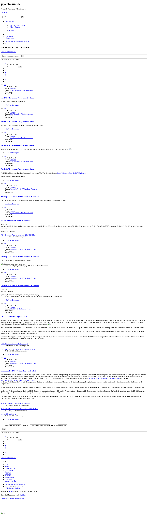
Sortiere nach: (25, 425)
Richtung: (54, 425)
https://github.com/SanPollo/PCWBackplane (71, 173)
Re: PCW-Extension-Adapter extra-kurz (17, 98)
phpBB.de (23, 495)
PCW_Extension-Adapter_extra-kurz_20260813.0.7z (18, 235)
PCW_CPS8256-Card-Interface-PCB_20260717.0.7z (18, 349)
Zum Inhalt (4, 12)
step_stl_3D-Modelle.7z (8, 414)
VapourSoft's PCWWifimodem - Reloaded (23, 189)
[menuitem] (17, 25)
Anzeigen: (5, 425)
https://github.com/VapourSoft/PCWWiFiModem (104, 378)
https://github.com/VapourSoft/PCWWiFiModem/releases (19, 380)
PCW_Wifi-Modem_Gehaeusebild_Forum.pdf (15, 403)
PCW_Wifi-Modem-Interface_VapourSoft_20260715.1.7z (19, 409)
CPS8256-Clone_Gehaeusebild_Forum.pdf (14, 344)
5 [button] (5, 76)
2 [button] (5, 70)
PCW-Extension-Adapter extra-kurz (21, 90)
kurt (5, 85)
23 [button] (5, 79)
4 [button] (5, 74)
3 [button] (5, 72)
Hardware (13, 88)
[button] (5, 63)
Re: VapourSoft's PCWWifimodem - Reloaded (20, 196)
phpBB (11, 491)
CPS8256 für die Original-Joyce (20, 309)
